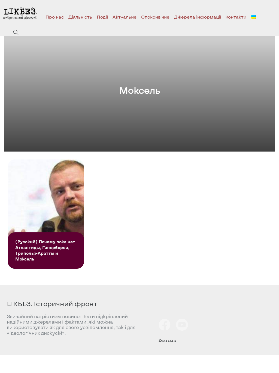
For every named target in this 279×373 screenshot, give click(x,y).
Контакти (236, 16)
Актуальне (125, 16)
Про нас (55, 16)
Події (102, 16)
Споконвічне (155, 16)
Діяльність (80, 16)
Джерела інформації (197, 16)
